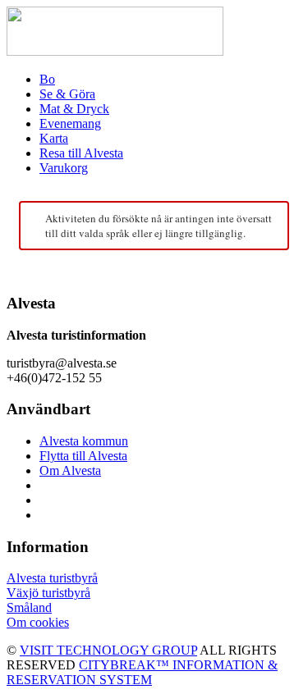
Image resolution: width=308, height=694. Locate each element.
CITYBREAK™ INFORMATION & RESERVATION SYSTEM (142, 672)
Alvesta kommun (83, 441)
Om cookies (38, 622)
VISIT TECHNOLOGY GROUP (108, 650)
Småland (29, 607)
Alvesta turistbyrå (52, 578)
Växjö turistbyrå (48, 593)
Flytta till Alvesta (83, 456)
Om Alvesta (70, 470)
